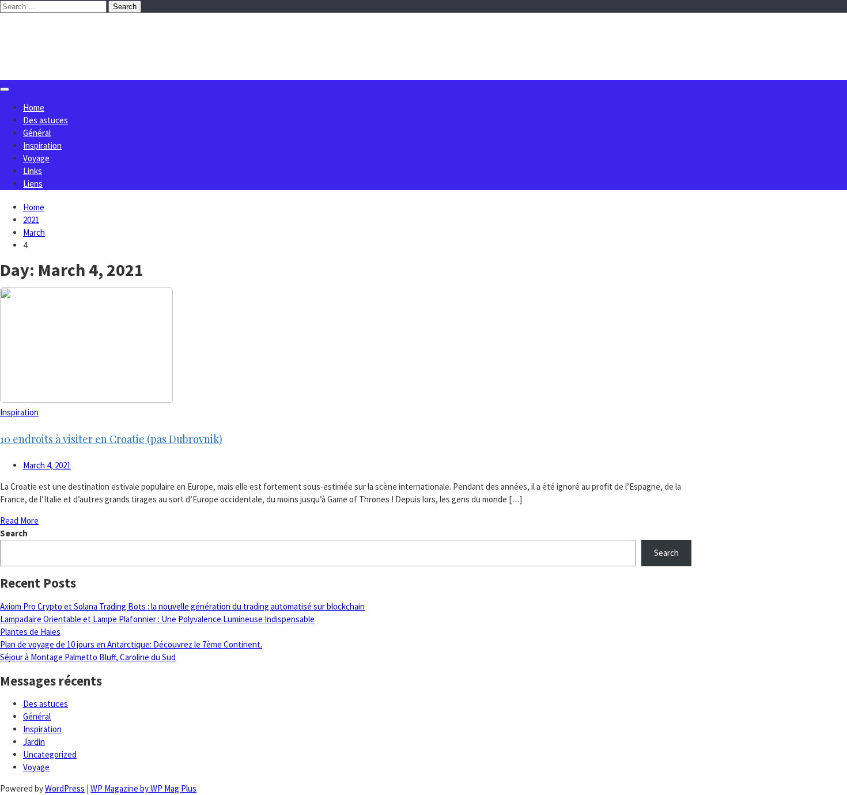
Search (14, 533)
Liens (33, 183)
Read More (19, 520)
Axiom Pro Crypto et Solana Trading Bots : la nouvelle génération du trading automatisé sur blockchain (182, 606)
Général (37, 132)
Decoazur (63, 36)
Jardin (34, 741)
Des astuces (45, 120)
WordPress (65, 788)
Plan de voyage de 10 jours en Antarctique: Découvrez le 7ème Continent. (131, 644)
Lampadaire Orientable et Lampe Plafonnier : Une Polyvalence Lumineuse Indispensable (157, 619)
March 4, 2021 (47, 465)
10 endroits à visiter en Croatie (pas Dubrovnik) (111, 439)
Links (32, 170)
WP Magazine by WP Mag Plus (143, 788)
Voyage (36, 158)
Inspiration (42, 145)
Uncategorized (50, 754)
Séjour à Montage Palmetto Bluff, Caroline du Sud (88, 657)
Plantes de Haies (30, 631)
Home (33, 107)
